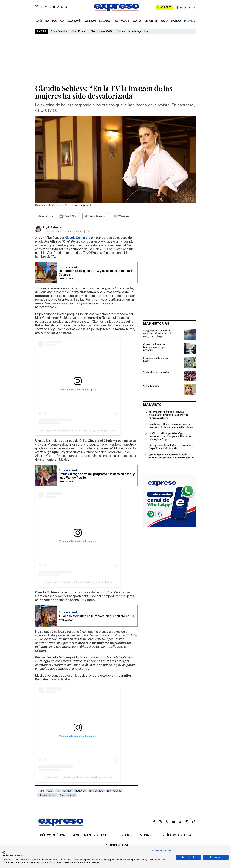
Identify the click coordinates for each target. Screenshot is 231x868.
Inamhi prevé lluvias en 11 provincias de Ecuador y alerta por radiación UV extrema (171, 425)
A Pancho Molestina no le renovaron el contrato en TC (96, 616)
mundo (176, 20)
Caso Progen (79, 31)
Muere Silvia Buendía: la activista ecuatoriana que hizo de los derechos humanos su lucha (168, 414)
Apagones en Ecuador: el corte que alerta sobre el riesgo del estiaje (157, 333)
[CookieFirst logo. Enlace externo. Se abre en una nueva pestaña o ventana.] (3, 852)
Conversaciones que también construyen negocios (154, 347)
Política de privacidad (161, 850)
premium (190, 20)
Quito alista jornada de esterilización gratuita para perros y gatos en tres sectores (172, 456)
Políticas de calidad (178, 835)
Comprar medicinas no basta (156, 359)
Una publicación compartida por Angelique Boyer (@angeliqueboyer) (78, 582)
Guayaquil (122, 20)
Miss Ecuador (67, 795)
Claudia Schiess (47, 795)
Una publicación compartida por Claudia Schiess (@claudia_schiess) (78, 777)
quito (137, 20)
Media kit (147, 835)
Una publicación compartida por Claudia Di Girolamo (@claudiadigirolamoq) (77, 430)
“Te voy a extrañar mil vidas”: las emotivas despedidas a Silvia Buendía (170, 447)
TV (58, 790)
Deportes (151, 20)
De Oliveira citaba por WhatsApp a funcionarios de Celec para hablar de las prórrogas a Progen (170, 436)
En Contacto (96, 790)
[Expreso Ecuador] (60, 825)
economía (75, 20)
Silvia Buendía (59, 31)
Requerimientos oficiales (91, 835)
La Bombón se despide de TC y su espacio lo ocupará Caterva (96, 272)
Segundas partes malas (156, 372)
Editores (125, 835)
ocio (164, 20)
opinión (90, 20)
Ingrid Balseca (52, 227)
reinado (67, 790)
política (58, 20)
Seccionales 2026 (101, 31)
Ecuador (105, 20)
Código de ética (52, 835)
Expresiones (114, 790)
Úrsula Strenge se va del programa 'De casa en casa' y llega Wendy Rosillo (97, 475)
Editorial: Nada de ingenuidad (132, 31)
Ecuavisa (80, 790)
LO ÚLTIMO (42, 20)
